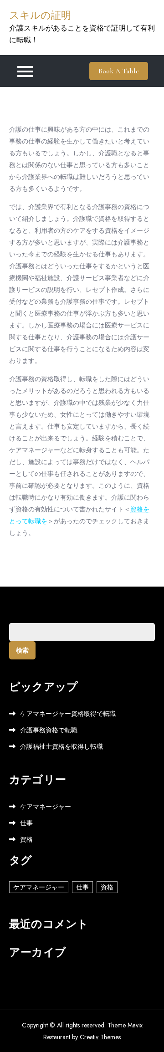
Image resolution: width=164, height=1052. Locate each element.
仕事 (26, 822)
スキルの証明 (40, 15)
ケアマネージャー (45, 806)
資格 (26, 839)
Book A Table (118, 71)
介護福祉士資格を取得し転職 (61, 746)
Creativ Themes (100, 1037)
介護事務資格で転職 (48, 730)
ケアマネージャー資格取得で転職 (68, 713)
